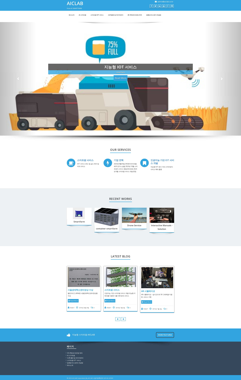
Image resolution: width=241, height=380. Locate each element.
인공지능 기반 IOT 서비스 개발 (162, 198)
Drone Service (134, 262)
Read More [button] (120, 90)
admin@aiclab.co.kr (165, 1)
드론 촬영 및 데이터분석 (115, 15)
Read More (83, 337)
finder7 (81, 344)
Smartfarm (79, 258)
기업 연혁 (119, 196)
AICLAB (75, 3)
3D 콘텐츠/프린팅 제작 (135, 15)
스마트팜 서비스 (85, 196)
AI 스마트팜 (82, 15)
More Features (165, 372)
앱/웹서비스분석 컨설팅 (153, 15)
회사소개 (71, 15)
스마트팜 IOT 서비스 (97, 15)
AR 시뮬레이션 (120, 327)
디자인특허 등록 (157, 326)
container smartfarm (106, 265)
